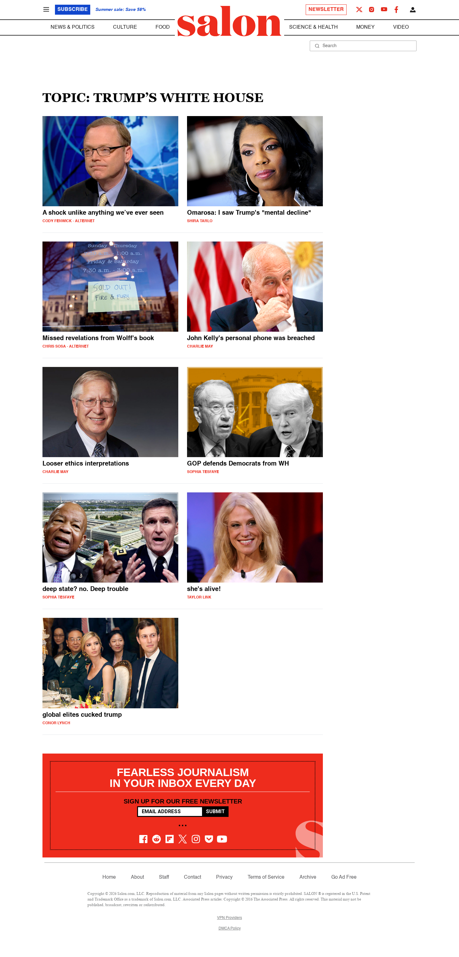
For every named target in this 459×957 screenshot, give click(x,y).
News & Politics (73, 27)
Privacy (224, 877)
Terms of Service (266, 877)
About (137, 877)
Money (365, 27)
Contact (192, 877)
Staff (164, 877)
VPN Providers (229, 918)
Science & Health (313, 27)
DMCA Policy (230, 928)
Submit (215, 811)
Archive (307, 877)
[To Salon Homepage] (229, 21)
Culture (125, 27)
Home (109, 877)
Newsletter (326, 9)
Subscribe (72, 9)
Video (401, 27)
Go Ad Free (344, 877)
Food (162, 27)
